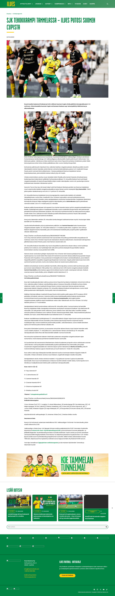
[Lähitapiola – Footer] (64, 538)
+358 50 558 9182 (29, 571)
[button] (107, 4)
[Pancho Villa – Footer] (102, 538)
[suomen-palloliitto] (16, 590)
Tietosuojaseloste (30, 577)
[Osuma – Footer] (90, 538)
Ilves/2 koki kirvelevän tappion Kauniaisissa (95, 518)
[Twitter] (100, 589)
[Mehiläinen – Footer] (77, 538)
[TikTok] (106, 589)
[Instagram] (97, 589)
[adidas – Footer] (12, 538)
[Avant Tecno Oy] (25, 538)
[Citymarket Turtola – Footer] (38, 538)
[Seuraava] (112, 508)
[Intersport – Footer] (51, 538)
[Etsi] (106, 527)
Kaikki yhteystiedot (30, 575)
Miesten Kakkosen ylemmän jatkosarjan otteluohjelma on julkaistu (44, 516)
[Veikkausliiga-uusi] (9, 590)
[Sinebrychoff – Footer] (25, 546)
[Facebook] (94, 589)
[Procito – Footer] (12, 546)
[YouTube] (103, 589)
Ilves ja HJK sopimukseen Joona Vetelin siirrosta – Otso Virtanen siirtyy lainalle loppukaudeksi (70, 516)
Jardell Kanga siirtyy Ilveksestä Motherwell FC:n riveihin (18, 515)
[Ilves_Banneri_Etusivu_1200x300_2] (57, 465)
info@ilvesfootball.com (31, 569)
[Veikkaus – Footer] (38, 546)
